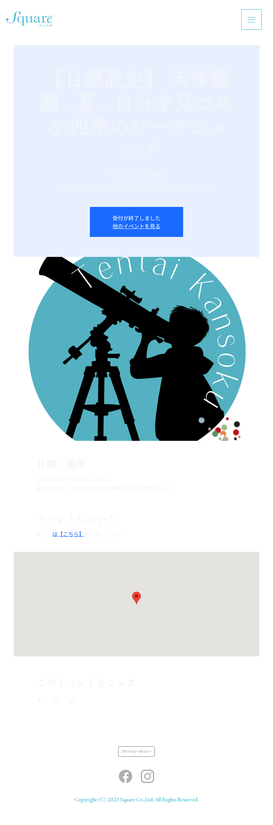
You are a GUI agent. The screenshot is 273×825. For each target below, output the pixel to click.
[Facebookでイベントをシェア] (39, 700)
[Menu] (251, 19)
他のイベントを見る (136, 226)
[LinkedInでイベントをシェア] (72, 700)
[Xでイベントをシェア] (56, 700)
